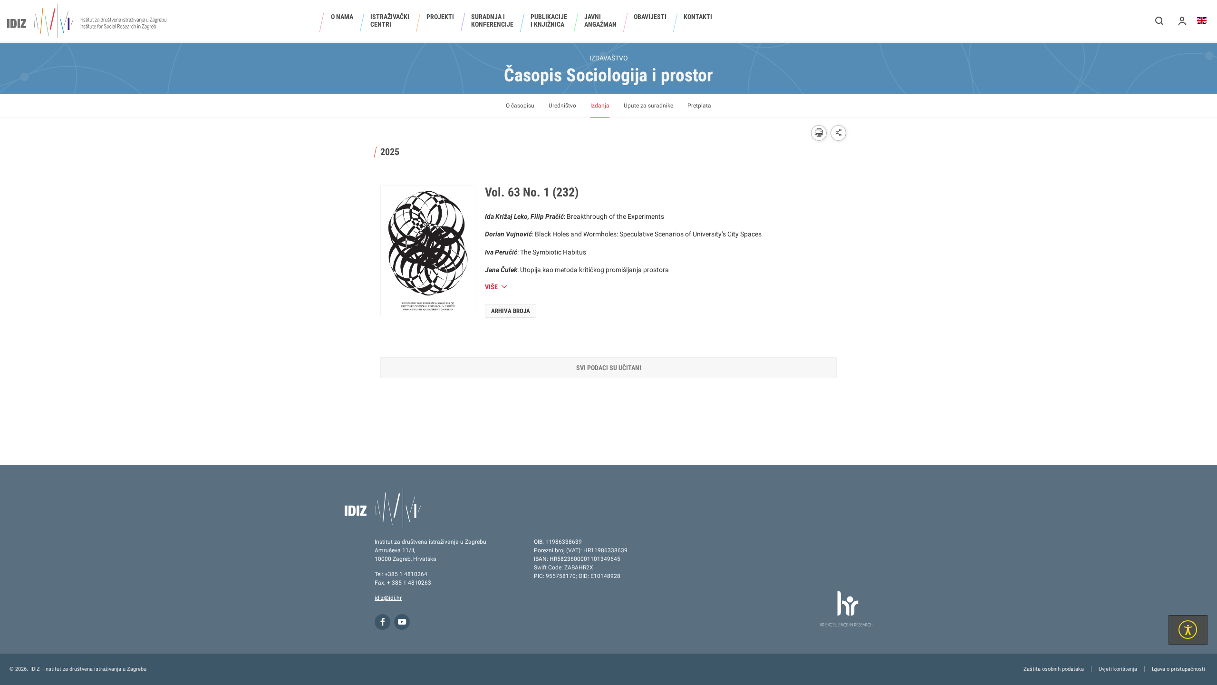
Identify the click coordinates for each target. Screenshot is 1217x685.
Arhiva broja (510, 310)
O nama (342, 16)
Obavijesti (650, 16)
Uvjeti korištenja (1118, 669)
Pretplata (699, 105)
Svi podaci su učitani (608, 368)
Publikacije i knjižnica (549, 20)
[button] (1159, 20)
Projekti (440, 16)
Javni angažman (600, 20)
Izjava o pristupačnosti (1178, 669)
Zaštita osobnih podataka (1054, 669)
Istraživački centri (389, 20)
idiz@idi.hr (388, 598)
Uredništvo (562, 105)
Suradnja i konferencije (492, 20)
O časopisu (520, 105)
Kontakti (698, 16)
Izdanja (599, 105)
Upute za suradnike (648, 105)
